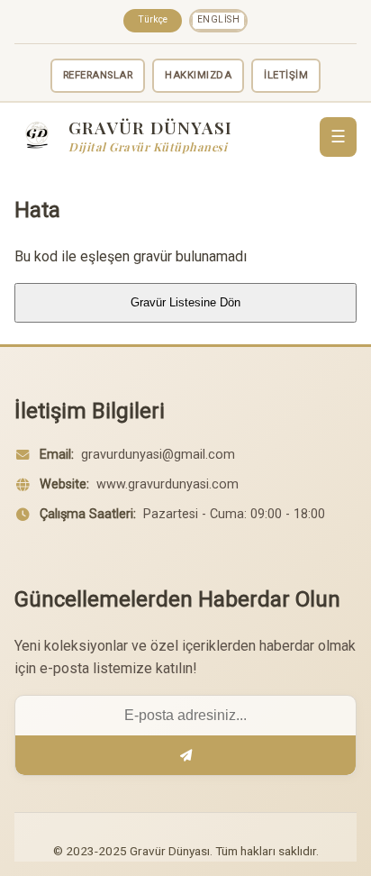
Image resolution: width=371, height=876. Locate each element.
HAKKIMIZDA (198, 75)
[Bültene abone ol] (185, 755)
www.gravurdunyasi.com (167, 484)
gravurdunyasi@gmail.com (158, 454)
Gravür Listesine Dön (185, 302)
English (218, 19)
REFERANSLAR (98, 75)
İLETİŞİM (286, 75)
